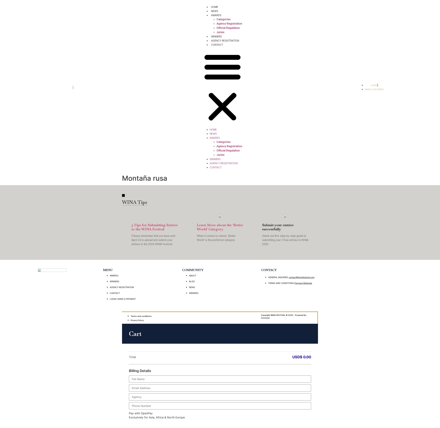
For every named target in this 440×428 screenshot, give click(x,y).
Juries (220, 32)
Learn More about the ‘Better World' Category (220, 227)
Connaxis (265, 318)
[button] (222, 87)
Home (214, 6)
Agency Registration (229, 23)
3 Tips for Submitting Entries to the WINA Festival (154, 227)
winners (216, 36)
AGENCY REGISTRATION (225, 40)
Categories (224, 19)
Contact (217, 44)
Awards (216, 15)
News (214, 11)
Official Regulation (228, 28)
